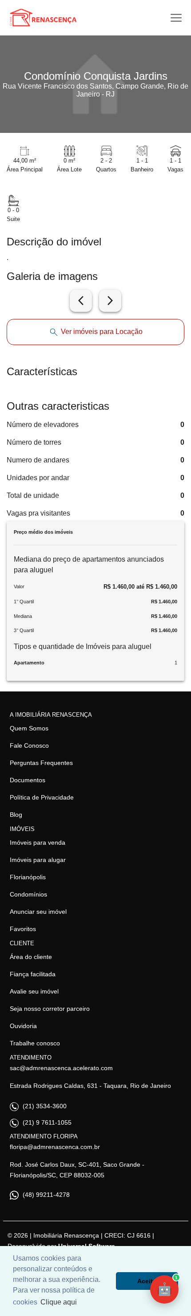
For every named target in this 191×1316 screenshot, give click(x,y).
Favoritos (23, 928)
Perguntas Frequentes (41, 762)
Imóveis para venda (37, 842)
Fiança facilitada (33, 974)
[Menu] (176, 17)
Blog (16, 814)
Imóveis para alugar (38, 859)
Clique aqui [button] (58, 1302)
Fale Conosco (29, 745)
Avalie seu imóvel (34, 991)
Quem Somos (29, 728)
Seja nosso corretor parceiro (50, 1008)
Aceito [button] (147, 1281)
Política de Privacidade (42, 797)
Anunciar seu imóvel (38, 911)
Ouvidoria (23, 1025)
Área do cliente (31, 956)
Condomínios (28, 894)
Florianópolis (28, 877)
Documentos (27, 780)
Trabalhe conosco (35, 1043)
